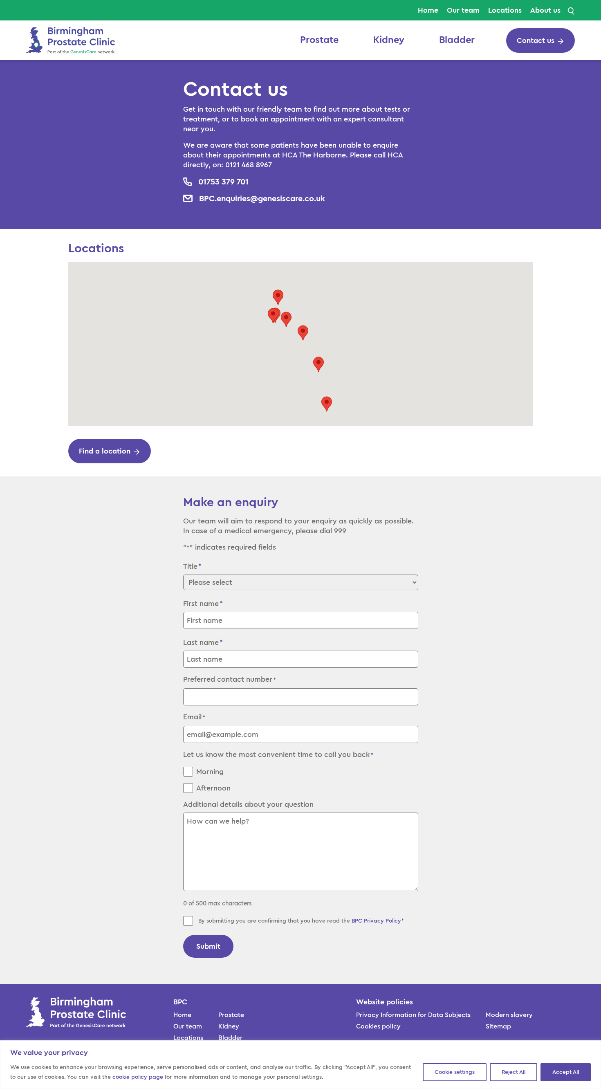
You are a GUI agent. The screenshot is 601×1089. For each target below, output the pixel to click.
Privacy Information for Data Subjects (413, 1015)
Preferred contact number (229, 679)
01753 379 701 (223, 182)
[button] (286, 319)
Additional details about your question (248, 804)
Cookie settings (455, 1072)
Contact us (535, 40)
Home (428, 10)
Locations (505, 10)
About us (545, 10)
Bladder (457, 40)
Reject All (513, 1072)
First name (201, 603)
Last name (201, 642)
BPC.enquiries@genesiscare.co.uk (262, 198)
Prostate (319, 40)
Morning (210, 771)
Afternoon (213, 788)
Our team (463, 10)
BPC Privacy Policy (376, 921)
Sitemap (498, 1026)
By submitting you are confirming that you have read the (301, 921)
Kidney (388, 40)
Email (194, 717)
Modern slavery (509, 1015)
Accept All (565, 1072)
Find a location (104, 451)
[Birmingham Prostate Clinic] (70, 39)
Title (190, 566)
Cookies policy (378, 1026)
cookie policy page (137, 1077)
